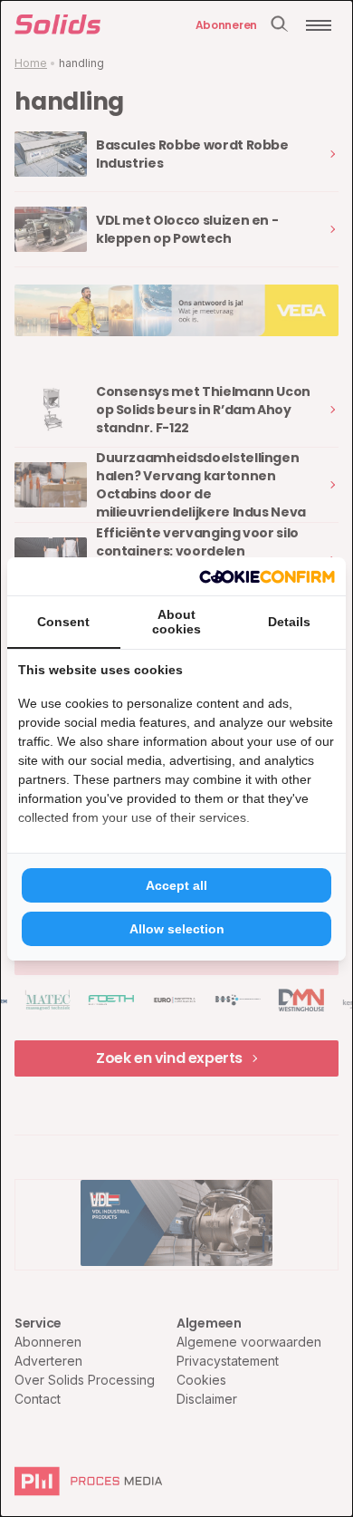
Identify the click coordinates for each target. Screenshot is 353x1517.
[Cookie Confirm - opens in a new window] (267, 576)
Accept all (176, 885)
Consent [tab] (63, 621)
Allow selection (176, 929)
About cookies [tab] (176, 621)
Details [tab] (289, 621)
